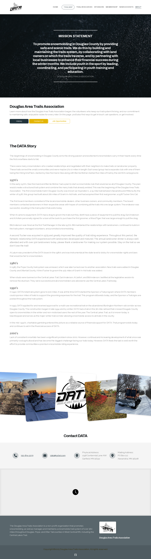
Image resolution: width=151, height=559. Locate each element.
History (19, 121)
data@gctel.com (57, 455)
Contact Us (38, 121)
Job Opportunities (59, 121)
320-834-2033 (27, 455)
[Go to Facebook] (75, 555)
